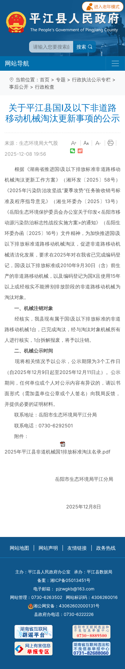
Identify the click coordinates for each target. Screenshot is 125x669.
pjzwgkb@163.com (75, 588)
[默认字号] (86, 143)
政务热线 (106, 548)
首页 (44, 79)
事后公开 (19, 87)
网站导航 (17, 63)
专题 (61, 79)
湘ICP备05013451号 (70, 580)
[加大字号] (74, 143)
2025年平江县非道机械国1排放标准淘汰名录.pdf (57, 452)
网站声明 (48, 548)
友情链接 (77, 548)
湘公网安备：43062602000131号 (66, 605)
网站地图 (19, 548)
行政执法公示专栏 (91, 79)
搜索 (82, 47)
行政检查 (44, 87)
